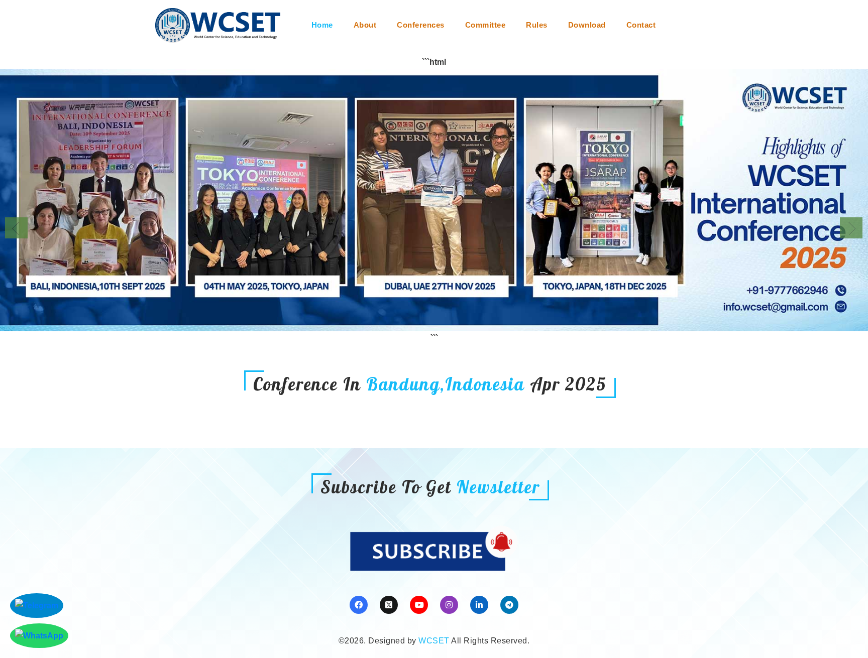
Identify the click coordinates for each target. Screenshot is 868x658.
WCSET (434, 640)
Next (851, 227)
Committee (485, 25)
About (365, 25)
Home (322, 25)
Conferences (421, 25)
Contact (641, 25)
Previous (16, 227)
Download (587, 25)
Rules (537, 25)
